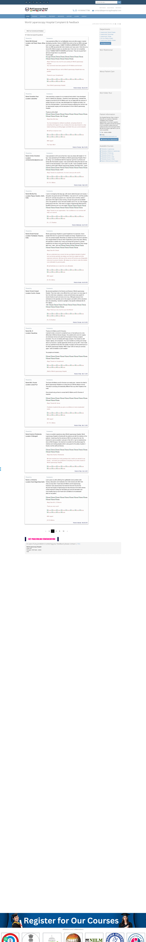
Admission (43, 16)
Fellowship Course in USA (107, 157)
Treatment (52, 16)
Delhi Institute (102, 7)
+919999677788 (84, 10)
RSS (78, 544)
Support (69, 16)
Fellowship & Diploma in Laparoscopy (110, 151)
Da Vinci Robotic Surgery (107, 38)
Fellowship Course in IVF (107, 155)
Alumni (76, 16)
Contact (84, 16)
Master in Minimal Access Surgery (109, 161)
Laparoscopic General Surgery (108, 32)
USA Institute (118, 7)
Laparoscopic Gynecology (107, 34)
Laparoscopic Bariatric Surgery (108, 40)
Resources (61, 16)
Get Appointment (105, 43)
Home (27, 16)
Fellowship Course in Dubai (108, 159)
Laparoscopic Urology (106, 36)
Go (119, 2)
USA (118, 23)
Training (34, 16)
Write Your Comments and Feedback (35, 31)
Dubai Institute (110, 7)
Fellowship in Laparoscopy (107, 149)
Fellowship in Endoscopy (107, 153)
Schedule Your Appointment (109, 139)
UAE (113, 23)
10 (63, 531)
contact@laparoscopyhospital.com (107, 10)
